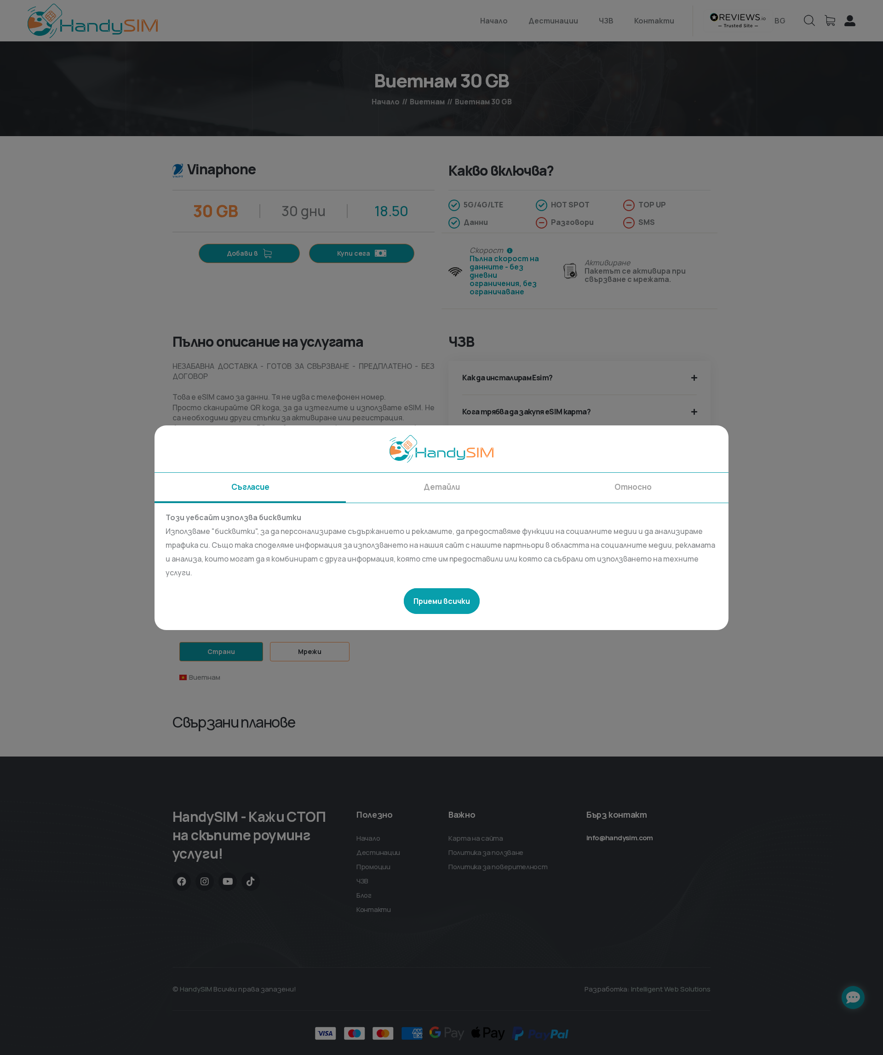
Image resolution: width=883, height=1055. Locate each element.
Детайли (442, 487)
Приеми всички (441, 601)
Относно (633, 487)
